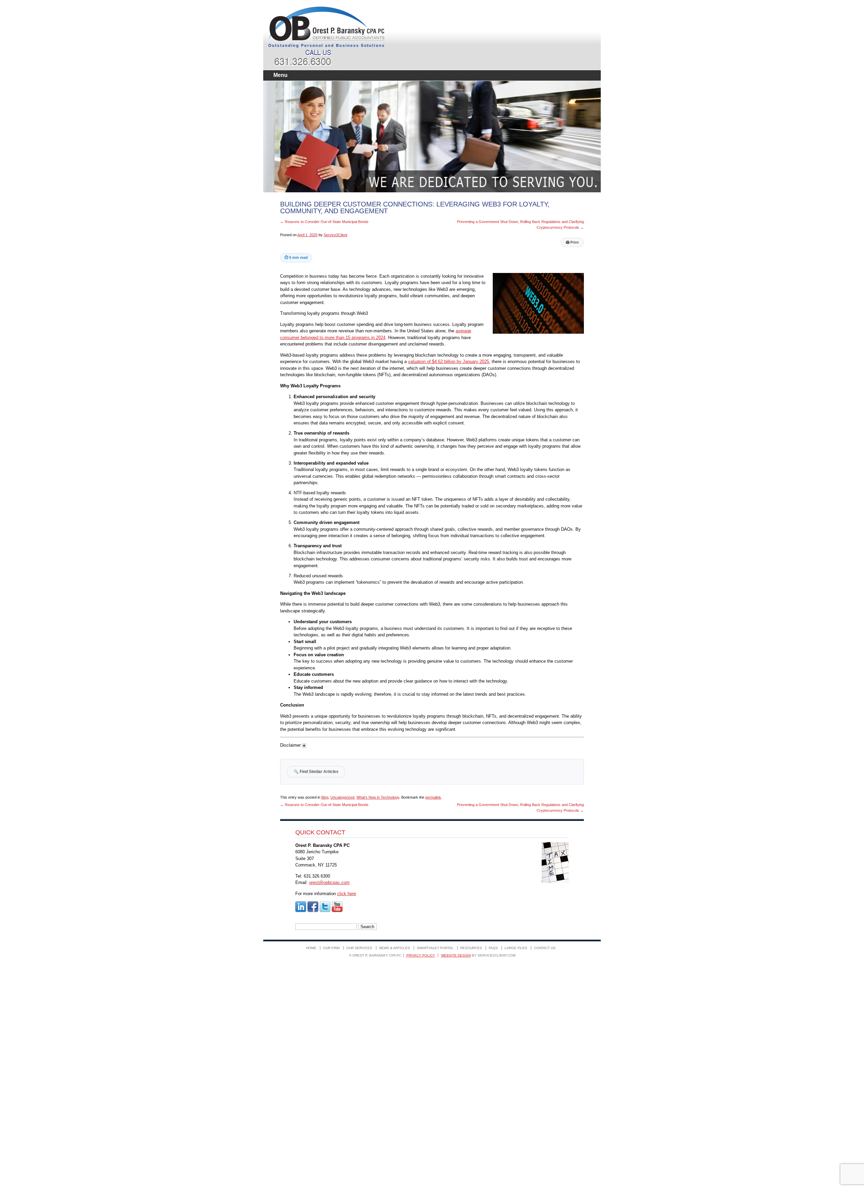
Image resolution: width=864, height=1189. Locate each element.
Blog (324, 797)
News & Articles (394, 948)
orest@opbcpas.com (329, 882)
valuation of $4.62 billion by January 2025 (448, 361)
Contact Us (545, 948)
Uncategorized (342, 797)
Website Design (456, 955)
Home (311, 948)
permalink (433, 797)
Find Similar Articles (316, 771)
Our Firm (331, 948)
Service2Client (335, 235)
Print (572, 242)
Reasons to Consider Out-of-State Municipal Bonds (324, 222)
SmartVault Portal (435, 948)
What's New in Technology (377, 797)
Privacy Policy (420, 955)
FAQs (493, 948)
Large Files (516, 948)
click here (346, 893)
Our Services (359, 948)
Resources (471, 948)
